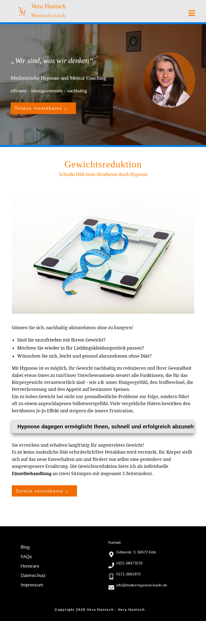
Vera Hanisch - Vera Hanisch (116, 610)
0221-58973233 (129, 563)
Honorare (30, 566)
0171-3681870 (128, 574)
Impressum (32, 584)
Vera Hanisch (48, 6)
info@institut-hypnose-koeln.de (141, 585)
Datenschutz (33, 575)
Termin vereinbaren (39, 491)
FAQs (26, 556)
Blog (25, 547)
